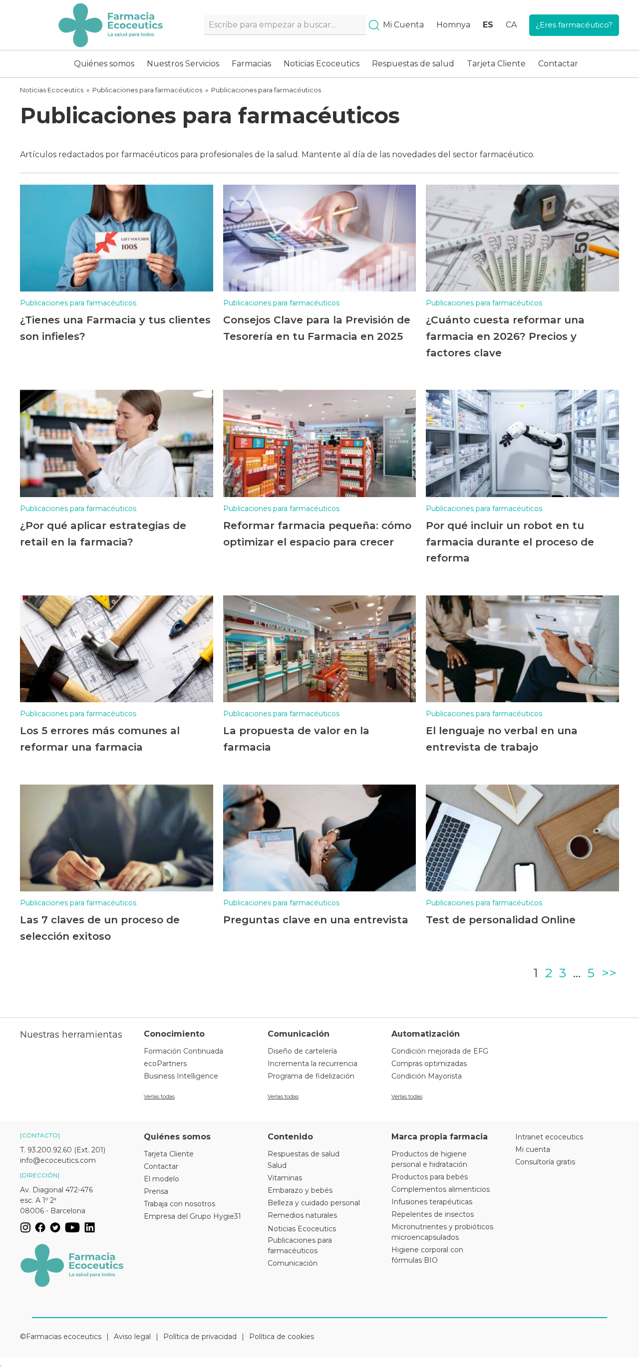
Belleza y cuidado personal (314, 1202)
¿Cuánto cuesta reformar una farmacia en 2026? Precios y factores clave (505, 335)
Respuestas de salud (413, 63)
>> (609, 972)
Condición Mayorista (426, 1076)
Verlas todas (159, 1096)
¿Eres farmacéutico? (574, 24)
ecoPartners (165, 1063)
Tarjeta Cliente (496, 63)
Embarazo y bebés (300, 1190)
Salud (277, 1165)
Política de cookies (281, 1336)
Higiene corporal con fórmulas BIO (427, 1255)
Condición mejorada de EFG (439, 1051)
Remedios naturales (302, 1215)
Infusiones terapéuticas (431, 1201)
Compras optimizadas (429, 1063)
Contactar (558, 63)
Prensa (156, 1191)
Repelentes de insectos (432, 1214)
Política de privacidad (200, 1336)
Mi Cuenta (403, 24)
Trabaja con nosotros (179, 1203)
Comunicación (293, 1263)
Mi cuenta (532, 1149)
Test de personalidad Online (501, 919)
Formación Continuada (183, 1051)
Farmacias (251, 63)
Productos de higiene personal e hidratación (429, 1159)
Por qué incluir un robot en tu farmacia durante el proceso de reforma (510, 541)
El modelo (161, 1178)
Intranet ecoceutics (549, 1136)
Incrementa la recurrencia (312, 1063)
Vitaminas (285, 1177)
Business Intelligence (181, 1076)
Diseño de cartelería (302, 1051)
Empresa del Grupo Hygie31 (192, 1216)
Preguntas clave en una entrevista (315, 919)
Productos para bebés (429, 1176)
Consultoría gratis (545, 1161)
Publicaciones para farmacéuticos (147, 90)
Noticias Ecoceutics (321, 63)
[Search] (374, 25)
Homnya (453, 24)
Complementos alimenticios (440, 1189)
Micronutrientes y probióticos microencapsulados (442, 1232)
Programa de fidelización (311, 1076)
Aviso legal (132, 1336)
